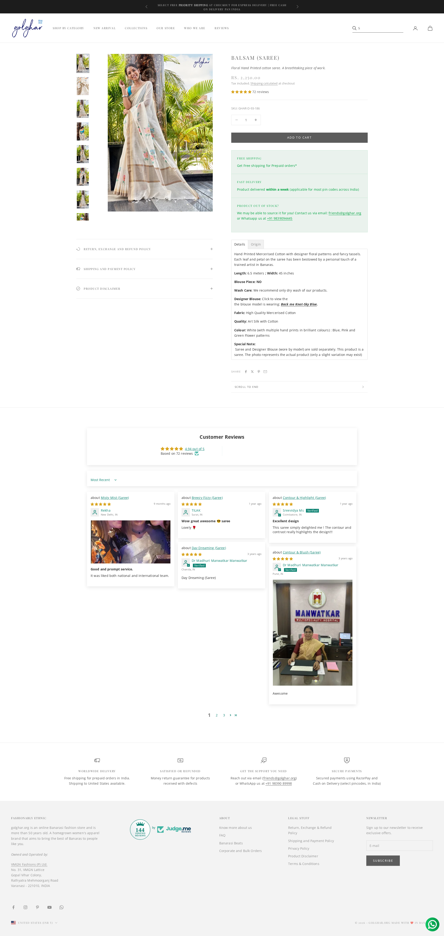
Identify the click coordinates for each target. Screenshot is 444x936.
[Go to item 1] (82, 63)
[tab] (239, 244)
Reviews (222, 28)
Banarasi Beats (231, 843)
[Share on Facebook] (246, 371)
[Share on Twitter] (252, 371)
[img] (101, 504)
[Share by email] (265, 371)
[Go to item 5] (82, 154)
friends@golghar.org (345, 213)
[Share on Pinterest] (259, 371)
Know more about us (235, 827)
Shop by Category (68, 28)
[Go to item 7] (82, 199)
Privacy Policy (298, 848)
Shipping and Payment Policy (311, 841)
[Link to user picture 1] (131, 541)
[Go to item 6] (82, 176)
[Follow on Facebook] (13, 907)
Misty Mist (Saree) (115, 497)
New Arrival (104, 28)
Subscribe (383, 860)
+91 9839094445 (280, 218)
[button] (241, 92)
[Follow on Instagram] (25, 907)
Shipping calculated (264, 83)
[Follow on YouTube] (49, 907)
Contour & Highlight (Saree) (304, 497)
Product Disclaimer (303, 856)
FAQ (222, 835)
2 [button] (217, 715)
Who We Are (194, 28)
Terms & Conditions (303, 863)
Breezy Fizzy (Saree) (207, 497)
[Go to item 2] (82, 86)
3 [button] (224, 715)
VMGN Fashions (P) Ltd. (29, 864)
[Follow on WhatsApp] (61, 907)
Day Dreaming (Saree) (209, 548)
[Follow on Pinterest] (37, 907)
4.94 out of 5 (195, 449)
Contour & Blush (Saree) (302, 552)
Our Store (166, 28)
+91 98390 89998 (278, 783)
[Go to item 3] (82, 108)
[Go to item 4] (82, 131)
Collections (136, 28)
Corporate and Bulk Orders (240, 851)
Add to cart (299, 137)
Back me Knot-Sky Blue (299, 304)
